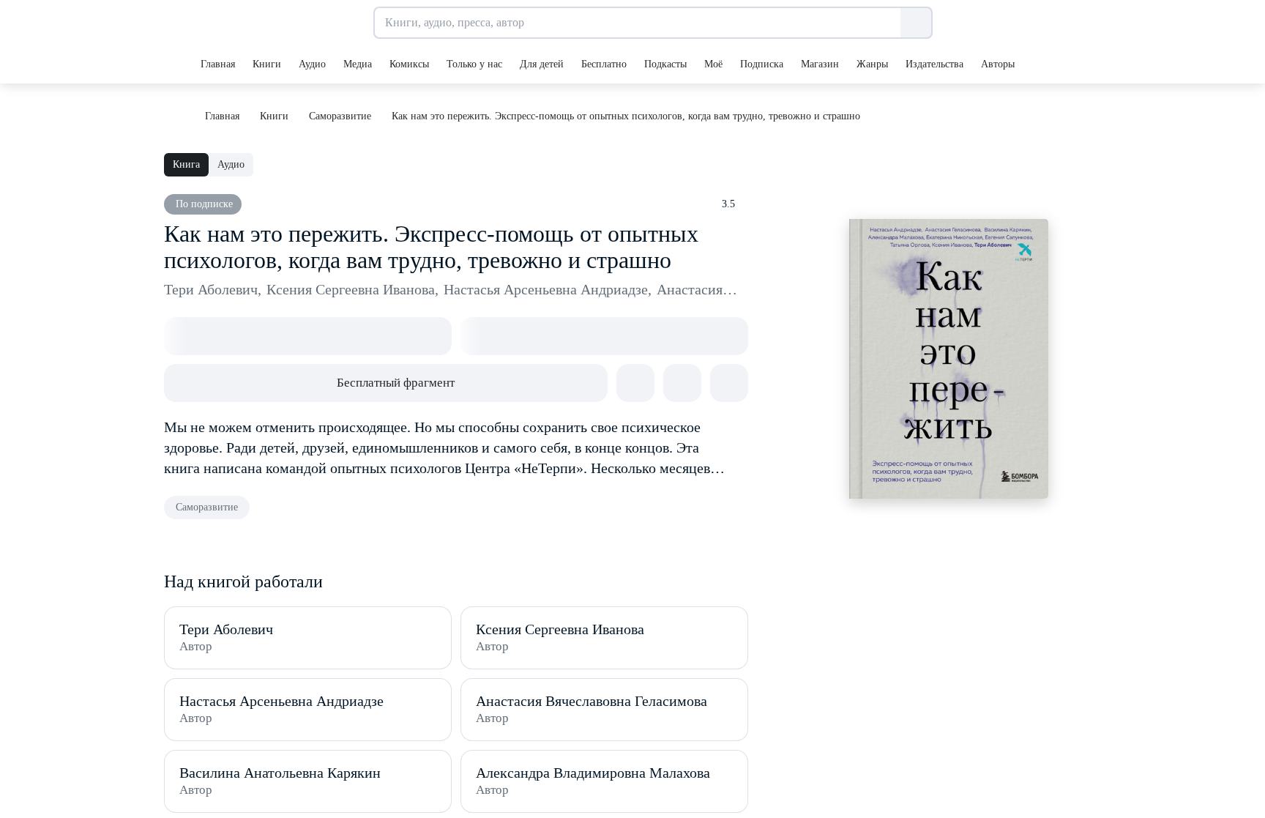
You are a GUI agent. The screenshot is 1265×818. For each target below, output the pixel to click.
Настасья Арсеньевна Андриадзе (548, 289)
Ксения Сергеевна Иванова (352, 289)
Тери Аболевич (212, 289)
